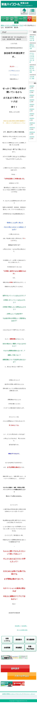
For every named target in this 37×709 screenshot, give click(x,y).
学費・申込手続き (30, 648)
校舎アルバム (25, 18)
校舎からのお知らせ (16, 19)
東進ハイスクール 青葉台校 (9, 25)
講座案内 (19, 639)
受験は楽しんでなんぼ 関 (32, 38)
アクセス (3, 18)
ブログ (21, 19)
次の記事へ (24, 625)
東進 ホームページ (24, 13)
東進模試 (19, 647)
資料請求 (29, 18)
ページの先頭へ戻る (22, 630)
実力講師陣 (30, 639)
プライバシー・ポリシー (29, 694)
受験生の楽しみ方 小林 (32, 46)
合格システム (7, 640)
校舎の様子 (7, 18)
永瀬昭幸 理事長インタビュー (9, 694)
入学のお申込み (21, 676)
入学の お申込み (34, 18)
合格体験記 (12, 18)
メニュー (32, 13)
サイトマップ (20, 694)
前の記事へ (17, 625)
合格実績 (7, 647)
